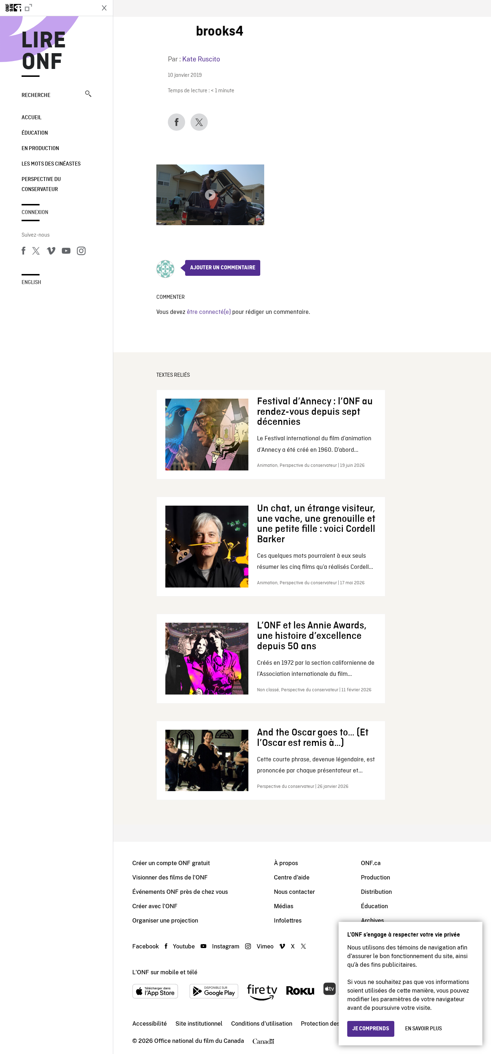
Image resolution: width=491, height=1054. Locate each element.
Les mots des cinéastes (51, 164)
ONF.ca (371, 863)
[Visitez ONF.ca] (47, 8)
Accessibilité (149, 1023)
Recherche (36, 95)
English (31, 282)
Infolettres (288, 920)
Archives (372, 920)
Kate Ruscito (201, 59)
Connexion (35, 212)
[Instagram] (81, 252)
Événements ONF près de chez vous (180, 891)
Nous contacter (294, 891)
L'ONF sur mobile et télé (164, 972)
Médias (283, 906)
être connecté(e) (209, 312)
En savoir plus (423, 1029)
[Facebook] (23, 252)
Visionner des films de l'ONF (170, 877)
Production (375, 877)
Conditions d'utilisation (261, 1023)
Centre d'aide (291, 877)
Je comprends (370, 1029)
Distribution (376, 891)
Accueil (31, 118)
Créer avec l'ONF (155, 906)
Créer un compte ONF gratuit (171, 863)
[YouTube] (66, 252)
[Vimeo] (51, 252)
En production (40, 149)
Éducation (35, 133)
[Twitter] (36, 252)
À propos (286, 863)
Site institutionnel (198, 1023)
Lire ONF (44, 51)
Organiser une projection (165, 920)
